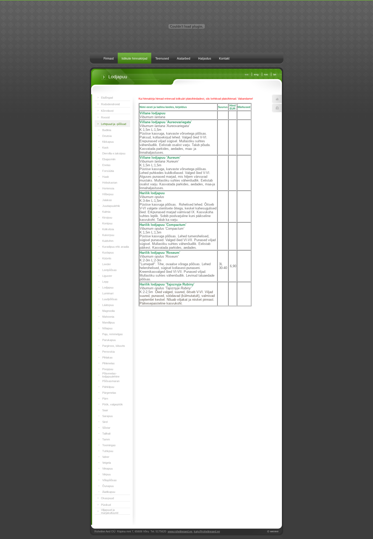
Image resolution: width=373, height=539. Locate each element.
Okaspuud (107, 498)
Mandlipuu (108, 322)
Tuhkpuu (107, 451)
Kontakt (224, 58)
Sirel (105, 421)
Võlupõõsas (109, 480)
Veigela (106, 462)
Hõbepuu (107, 194)
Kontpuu (107, 223)
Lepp (105, 281)
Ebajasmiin (108, 159)
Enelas (106, 165)
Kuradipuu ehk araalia (115, 246)
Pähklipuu (108, 386)
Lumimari (107, 293)
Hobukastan (109, 182)
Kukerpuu (108, 235)
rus (266, 74)
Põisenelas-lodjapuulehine (111, 375)
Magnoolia (108, 310)
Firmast (109, 58)
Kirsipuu (107, 217)
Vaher (105, 456)
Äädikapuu (108, 491)
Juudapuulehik (111, 205)
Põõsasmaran (111, 381)
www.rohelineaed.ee (180, 531)
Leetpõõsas (109, 270)
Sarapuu (107, 416)
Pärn (105, 398)
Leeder (106, 264)
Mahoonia (108, 316)
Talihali (106, 433)
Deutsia (107, 135)
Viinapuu (107, 468)
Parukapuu (109, 340)
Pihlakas (107, 357)
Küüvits (106, 258)
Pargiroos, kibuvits (113, 345)
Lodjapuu (107, 287)
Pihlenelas (108, 363)
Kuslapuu (108, 252)
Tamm (106, 439)
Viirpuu (106, 474)
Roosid (105, 117)
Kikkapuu (108, 141)
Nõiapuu (107, 328)
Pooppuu (107, 369)
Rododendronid (110, 104)
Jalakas (107, 200)
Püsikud (106, 504)
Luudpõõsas (109, 299)
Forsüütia (108, 170)
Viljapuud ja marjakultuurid (109, 511)
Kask (105, 147)
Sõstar (106, 427)
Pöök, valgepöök (112, 404)
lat (274, 74)
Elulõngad (107, 97)
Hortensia (108, 188)
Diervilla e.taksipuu (113, 153)
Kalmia (106, 211)
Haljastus (204, 58)
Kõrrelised (107, 110)
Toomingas (109, 445)
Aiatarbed (183, 58)
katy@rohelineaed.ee (207, 531)
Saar (105, 410)
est (246, 74)
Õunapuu (108, 486)
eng (256, 74)
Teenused (162, 58)
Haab (105, 176)
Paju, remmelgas (112, 334)
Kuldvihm (107, 240)
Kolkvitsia (108, 229)
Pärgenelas (109, 392)
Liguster (107, 275)
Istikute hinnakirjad (134, 58)
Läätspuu (108, 305)
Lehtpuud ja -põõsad (113, 123)
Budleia (106, 130)
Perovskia (108, 351)
